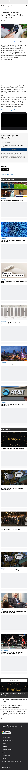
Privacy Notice (19, 154)
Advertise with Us (6, 755)
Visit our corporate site (12, 727)
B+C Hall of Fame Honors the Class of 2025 (14, 694)
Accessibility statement (7, 749)
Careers (3, 752)
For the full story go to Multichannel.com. (13, 110)
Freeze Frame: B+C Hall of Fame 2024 (14, 719)
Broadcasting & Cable (16, 20)
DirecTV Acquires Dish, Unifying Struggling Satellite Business (12, 706)
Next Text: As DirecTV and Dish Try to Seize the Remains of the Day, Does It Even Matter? (14, 713)
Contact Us (4, 758)
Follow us (16, 41)
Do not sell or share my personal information (12, 761)
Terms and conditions (7, 737)
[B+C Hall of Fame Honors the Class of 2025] (14, 690)
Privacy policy (5, 743)
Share (5, 41)
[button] (2, 6)
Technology (4, 9)
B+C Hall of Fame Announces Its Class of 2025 (15, 700)
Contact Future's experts (7, 740)
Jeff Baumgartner (6, 20)
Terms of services (17, 153)
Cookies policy (5, 746)
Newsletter (24, 41)
